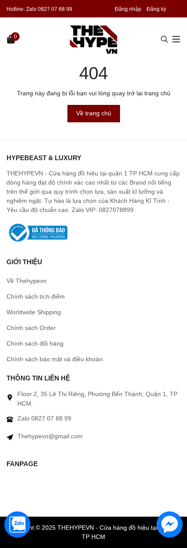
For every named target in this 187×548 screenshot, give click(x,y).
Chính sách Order (31, 327)
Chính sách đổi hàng (35, 343)
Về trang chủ (93, 113)
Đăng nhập (128, 9)
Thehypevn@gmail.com (50, 436)
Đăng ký (156, 9)
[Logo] (93, 39)
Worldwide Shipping (34, 312)
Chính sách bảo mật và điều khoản (55, 359)
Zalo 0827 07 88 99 (49, 9)
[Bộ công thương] (37, 232)
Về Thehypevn (27, 280)
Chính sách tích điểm (36, 296)
